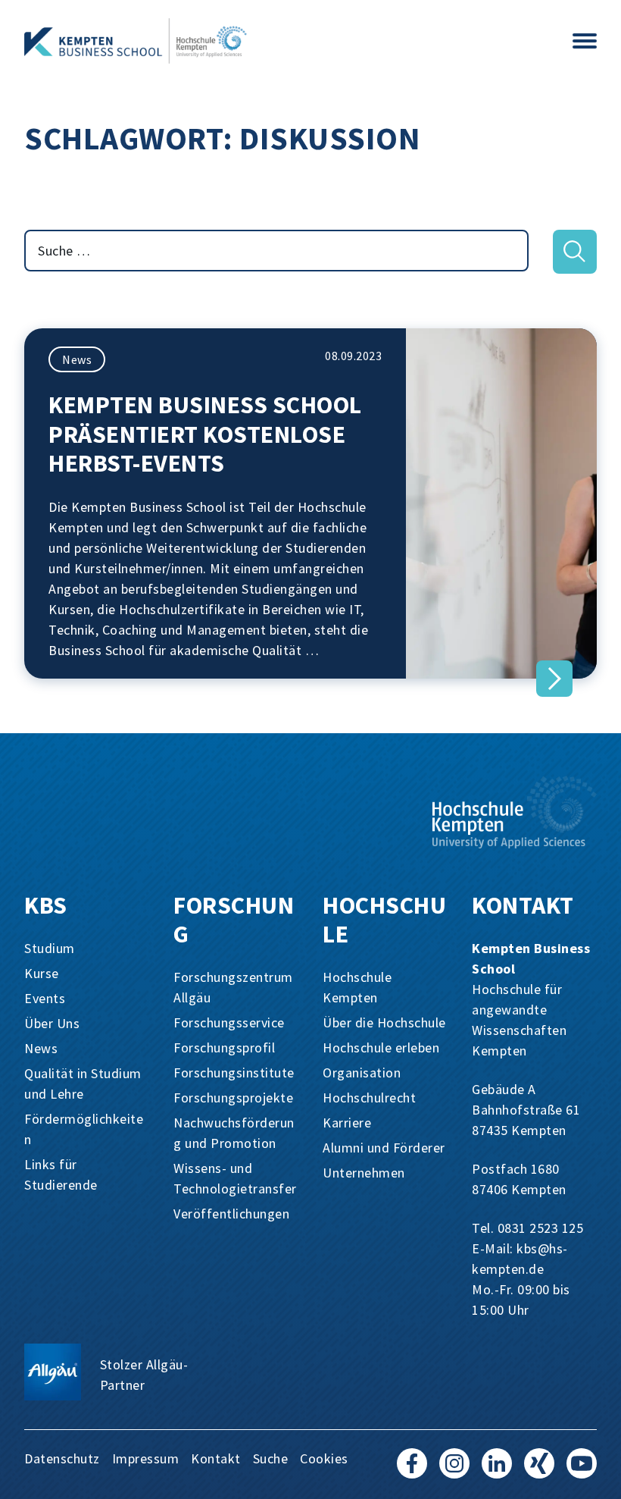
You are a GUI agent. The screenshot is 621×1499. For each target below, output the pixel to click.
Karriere (347, 1122)
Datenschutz (62, 1458)
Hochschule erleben (381, 1047)
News (77, 359)
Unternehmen (364, 1172)
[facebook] (412, 1470)
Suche (271, 1458)
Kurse (41, 973)
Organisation (362, 1072)
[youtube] (581, 1470)
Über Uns (52, 1023)
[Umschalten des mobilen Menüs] (585, 41)
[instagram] (454, 1470)
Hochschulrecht (369, 1097)
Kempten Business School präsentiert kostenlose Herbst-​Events (205, 434)
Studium (49, 948)
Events (44, 998)
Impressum (145, 1458)
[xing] (539, 1470)
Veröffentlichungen (231, 1213)
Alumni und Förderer (384, 1147)
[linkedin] (497, 1470)
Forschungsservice (229, 1022)
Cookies (324, 1458)
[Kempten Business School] (280, 41)
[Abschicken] (575, 252)
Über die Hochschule (384, 1022)
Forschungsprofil (224, 1047)
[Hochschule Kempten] (514, 812)
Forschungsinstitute (234, 1072)
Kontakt (216, 1458)
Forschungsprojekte (233, 1097)
